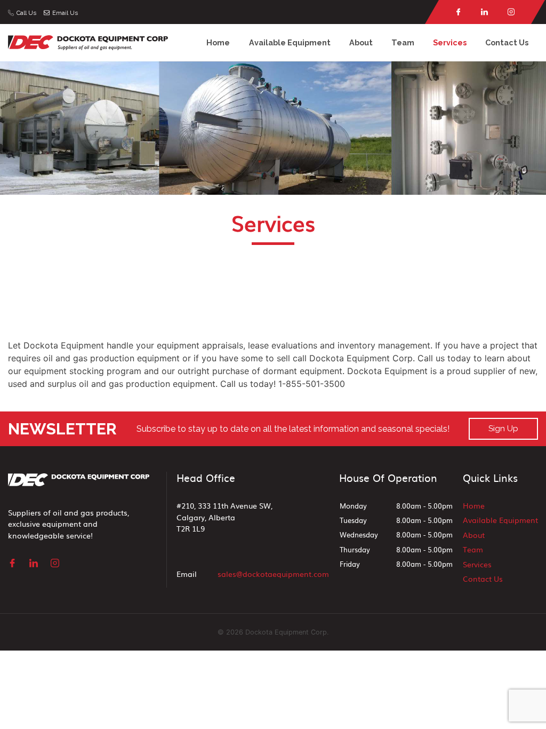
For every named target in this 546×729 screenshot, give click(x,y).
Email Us (65, 13)
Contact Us (506, 42)
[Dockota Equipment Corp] (88, 42)
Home (218, 42)
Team (402, 42)
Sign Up (503, 428)
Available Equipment (290, 42)
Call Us (26, 13)
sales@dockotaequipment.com (273, 574)
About (361, 42)
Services (450, 42)
